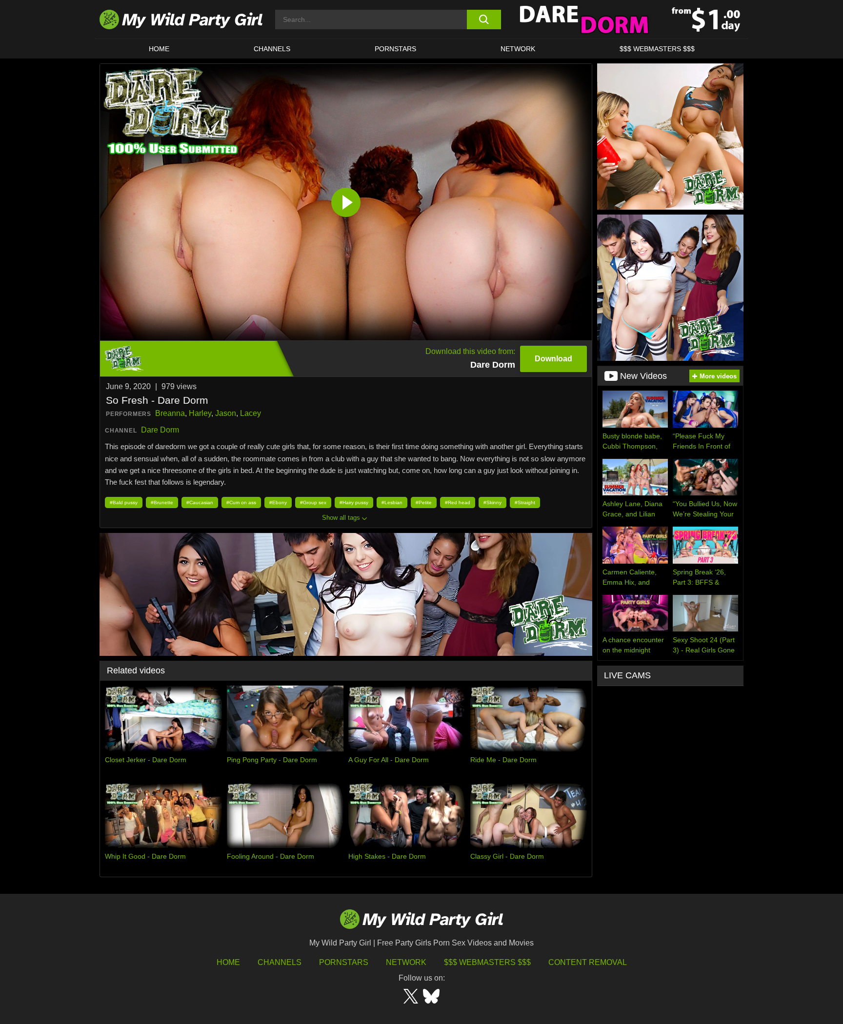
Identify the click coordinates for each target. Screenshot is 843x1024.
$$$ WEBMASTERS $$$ (657, 49)
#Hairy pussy (354, 502)
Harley (200, 413)
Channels (279, 962)
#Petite (424, 502)
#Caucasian (199, 502)
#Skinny (492, 502)
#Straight (525, 502)
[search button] (484, 19)
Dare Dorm (160, 430)
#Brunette (162, 502)
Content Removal (587, 962)
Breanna (170, 413)
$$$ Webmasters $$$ (487, 962)
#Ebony (278, 502)
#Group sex (313, 502)
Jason (225, 413)
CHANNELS (272, 49)
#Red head (457, 502)
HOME (159, 49)
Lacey (250, 413)
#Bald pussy (124, 502)
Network (518, 49)
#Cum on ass (241, 502)
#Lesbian (391, 502)
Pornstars (395, 49)
